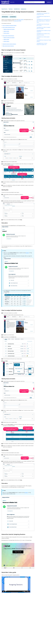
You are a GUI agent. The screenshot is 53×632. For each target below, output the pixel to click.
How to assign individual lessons (8, 35)
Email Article (13, 16)
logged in (27, 252)
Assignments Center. (17, 20)
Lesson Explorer (21, 19)
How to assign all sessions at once (9, 27)
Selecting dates (6, 31)
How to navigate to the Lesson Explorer (9, 25)
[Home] (5, 2)
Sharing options (6, 33)
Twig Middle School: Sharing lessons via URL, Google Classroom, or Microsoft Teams (44, 21)
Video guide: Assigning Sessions (8, 45)
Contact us (49, 2)
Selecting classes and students (9, 29)
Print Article (6, 16)
